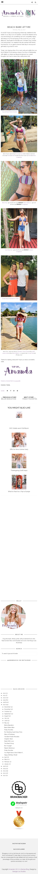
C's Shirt (17, 298)
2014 (4, 771)
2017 (4, 704)
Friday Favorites (8, 729)
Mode (7, 111)
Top (3, 111)
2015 (4, 768)
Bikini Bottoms (27, 202)
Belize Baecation (9, 725)
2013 (4, 773)
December (7, 707)
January (6, 764)
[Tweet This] (7, 390)
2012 (4, 775)
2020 (4, 697)
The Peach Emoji (9, 743)
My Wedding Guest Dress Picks (13, 732)
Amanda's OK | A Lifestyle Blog (19, 869)
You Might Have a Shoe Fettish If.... (14, 752)
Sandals (15, 111)
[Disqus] (19, 523)
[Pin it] (17, 390)
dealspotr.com (19, 808)
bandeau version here (23, 351)
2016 (4, 766)
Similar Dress (5, 298)
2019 (4, 700)
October (6, 711)
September (7, 713)
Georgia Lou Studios (19, 871)
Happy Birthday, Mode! (10, 755)
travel (8, 385)
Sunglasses (19, 157)
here (17, 153)
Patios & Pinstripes (9, 734)
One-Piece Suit (8, 250)
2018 (4, 702)
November (7, 709)
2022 (4, 693)
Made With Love (9, 741)
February (7, 761)
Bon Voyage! (8, 745)
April (5, 757)
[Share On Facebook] (10, 390)
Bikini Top (4, 202)
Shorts (11, 111)
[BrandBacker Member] (19, 798)
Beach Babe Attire (9, 727)
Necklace (11, 298)
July (5, 718)
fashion (3, 385)
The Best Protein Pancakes (11, 736)
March (6, 759)
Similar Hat (30, 353)
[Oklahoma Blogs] (19, 829)
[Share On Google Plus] (14, 390)
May (5, 723)
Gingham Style (8, 739)
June (5, 720)
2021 (4, 695)
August (6, 716)
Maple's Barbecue (9, 748)
